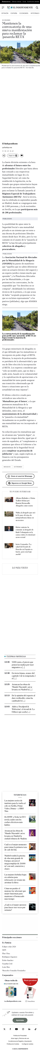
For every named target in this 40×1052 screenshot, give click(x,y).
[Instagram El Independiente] (23, 1029)
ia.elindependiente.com (12, 1001)
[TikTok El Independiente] (35, 1029)
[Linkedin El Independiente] (29, 1029)
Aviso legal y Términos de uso (20, 1038)
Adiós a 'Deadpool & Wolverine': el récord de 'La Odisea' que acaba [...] (23, 709)
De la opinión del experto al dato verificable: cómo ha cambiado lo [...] (23, 698)
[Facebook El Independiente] (10, 1029)
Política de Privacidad (20, 1035)
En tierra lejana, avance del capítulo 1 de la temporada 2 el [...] (24, 676)
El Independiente (10, 144)
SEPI (4, 950)
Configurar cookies (27, 1044)
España (14, 13)
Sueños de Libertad (33, 1)
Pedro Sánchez (7, 960)
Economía (24, 13)
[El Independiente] (20, 7)
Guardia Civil (7, 964)
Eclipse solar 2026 (9, 947)
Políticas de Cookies (13, 1044)
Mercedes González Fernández (13, 970)
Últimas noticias (16, 1)
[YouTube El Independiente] (16, 1029)
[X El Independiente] (4, 1029)
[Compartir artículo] (4, 155)
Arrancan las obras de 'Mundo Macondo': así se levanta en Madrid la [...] (22, 687)
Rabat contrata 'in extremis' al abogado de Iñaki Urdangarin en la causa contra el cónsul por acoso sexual (25, 532)
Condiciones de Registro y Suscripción (20, 1041)
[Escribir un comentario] (21, 155)
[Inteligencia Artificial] (11, 997)
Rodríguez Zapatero (9, 957)
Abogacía (7, 467)
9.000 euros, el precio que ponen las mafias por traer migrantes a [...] (23, 664)
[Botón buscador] (37, 8)
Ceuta (24, 1)
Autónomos (18, 467)
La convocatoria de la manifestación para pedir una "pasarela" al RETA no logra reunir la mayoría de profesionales (19, 336)
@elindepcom (7, 147)
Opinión (4, 13)
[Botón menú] (3, 8)
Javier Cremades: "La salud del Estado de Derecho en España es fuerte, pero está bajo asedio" (24, 549)
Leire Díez (6, 967)
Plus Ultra (6, 953)
